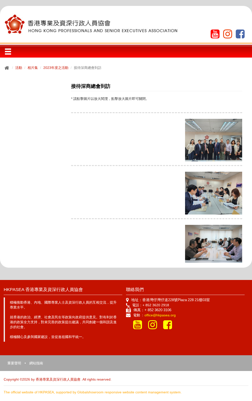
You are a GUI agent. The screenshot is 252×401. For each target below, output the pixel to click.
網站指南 (36, 363)
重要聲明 (14, 363)
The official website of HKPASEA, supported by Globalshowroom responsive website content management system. (93, 392)
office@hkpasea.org (160, 315)
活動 (18, 68)
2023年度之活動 (55, 68)
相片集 (33, 68)
